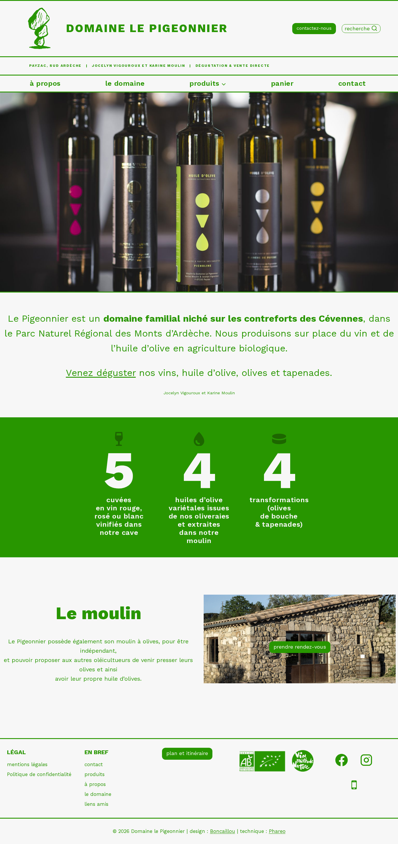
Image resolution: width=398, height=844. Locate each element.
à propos (45, 83)
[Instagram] (366, 760)
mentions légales (27, 764)
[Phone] (354, 785)
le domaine (125, 83)
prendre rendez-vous (300, 647)
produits (94, 774)
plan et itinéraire (187, 753)
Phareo (277, 831)
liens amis (96, 804)
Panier (282, 83)
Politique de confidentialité (39, 774)
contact (352, 83)
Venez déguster (101, 372)
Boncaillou (222, 831)
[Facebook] (341, 760)
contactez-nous (314, 28)
